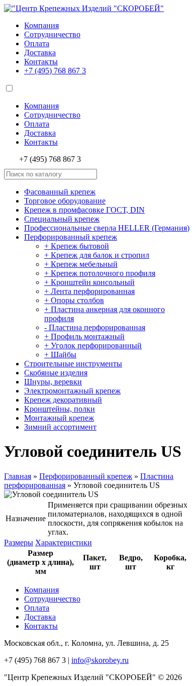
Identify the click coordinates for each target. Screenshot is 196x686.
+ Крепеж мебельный (81, 264)
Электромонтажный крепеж (72, 390)
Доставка (40, 52)
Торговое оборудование (65, 201)
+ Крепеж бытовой (76, 246)
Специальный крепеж (62, 219)
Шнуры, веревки (53, 381)
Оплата (36, 43)
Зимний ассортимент (60, 427)
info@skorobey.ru (100, 660)
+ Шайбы (60, 354)
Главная (17, 476)
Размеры (18, 542)
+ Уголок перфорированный (93, 345)
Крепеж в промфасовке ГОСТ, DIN (84, 210)
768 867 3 (55, 70)
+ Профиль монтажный (84, 336)
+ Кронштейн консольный (89, 282)
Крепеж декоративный (63, 400)
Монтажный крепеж (59, 418)
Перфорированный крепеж (70, 237)
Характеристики (63, 542)
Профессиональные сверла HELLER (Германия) (106, 228)
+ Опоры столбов (74, 300)
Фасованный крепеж (59, 191)
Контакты (41, 61)
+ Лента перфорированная (89, 291)
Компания (41, 25)
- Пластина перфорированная (94, 327)
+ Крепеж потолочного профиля (99, 273)
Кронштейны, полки (59, 409)
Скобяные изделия (55, 372)
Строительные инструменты (73, 363)
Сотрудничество (52, 34)
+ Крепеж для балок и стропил (96, 255)
